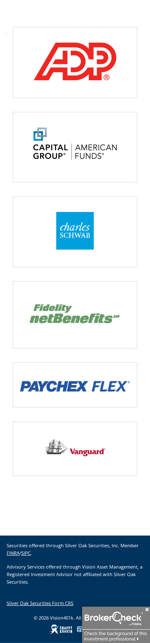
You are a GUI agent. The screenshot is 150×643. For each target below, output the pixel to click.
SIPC (26, 553)
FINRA (13, 553)
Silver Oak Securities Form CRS (40, 603)
